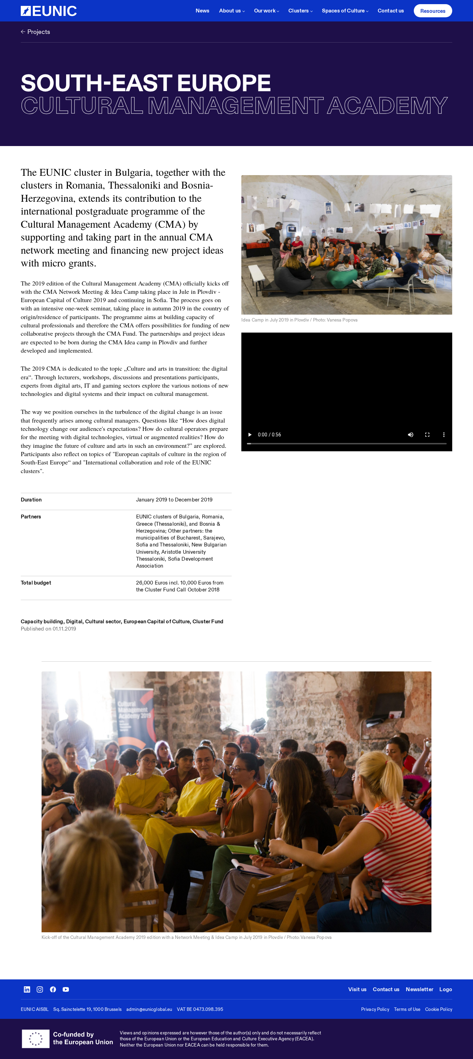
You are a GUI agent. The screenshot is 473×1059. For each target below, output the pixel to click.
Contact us (391, 10)
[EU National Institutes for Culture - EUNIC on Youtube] (66, 989)
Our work (265, 10)
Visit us (357, 989)
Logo (445, 989)
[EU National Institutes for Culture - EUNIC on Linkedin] (27, 989)
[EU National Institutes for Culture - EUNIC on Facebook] (53, 989)
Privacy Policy (375, 1009)
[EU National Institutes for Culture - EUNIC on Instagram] (40, 989)
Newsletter (419, 989)
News (203, 10)
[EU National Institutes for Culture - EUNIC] (49, 11)
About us (230, 10)
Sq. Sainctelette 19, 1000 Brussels (87, 1009)
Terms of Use (407, 1009)
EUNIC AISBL (34, 1009)
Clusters (298, 10)
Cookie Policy (438, 1009)
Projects (38, 32)
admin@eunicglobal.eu (149, 1009)
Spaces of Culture (343, 10)
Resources (433, 11)
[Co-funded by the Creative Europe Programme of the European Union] (70, 1039)
